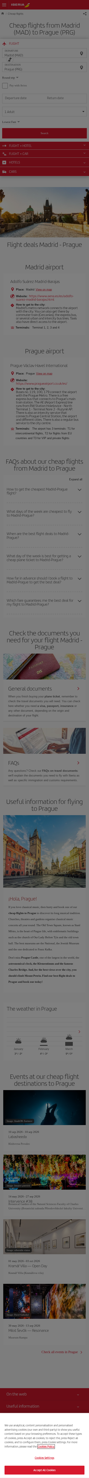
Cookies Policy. (46, 1446)
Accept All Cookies (44, 1470)
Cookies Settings (44, 1458)
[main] (44, 1445)
